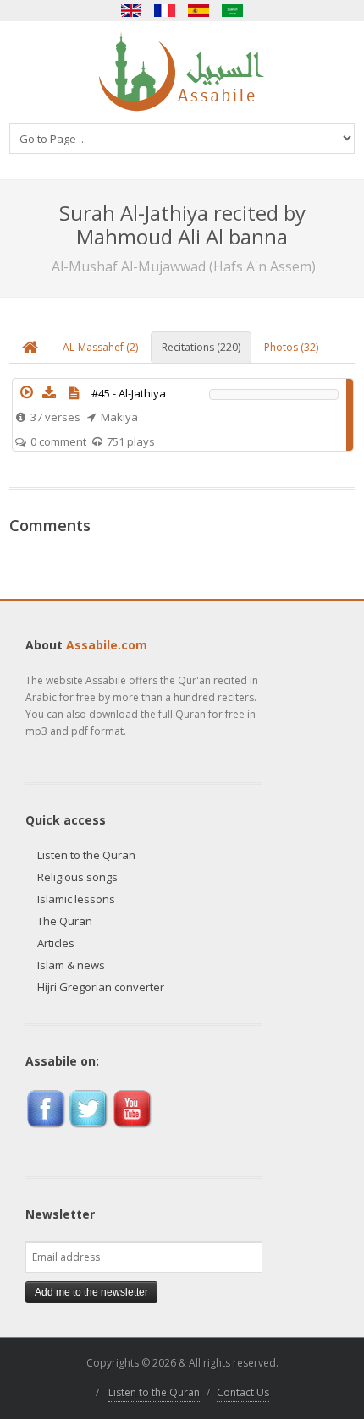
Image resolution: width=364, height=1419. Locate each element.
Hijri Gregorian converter (100, 986)
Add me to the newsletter (91, 1292)
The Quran (64, 921)
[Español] (199, 10)
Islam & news (71, 964)
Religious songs (77, 877)
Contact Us (243, 1392)
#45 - (128, 393)
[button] (27, 392)
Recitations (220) (201, 347)
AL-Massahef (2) (100, 347)
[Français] (165, 10)
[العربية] (233, 10)
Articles (55, 943)
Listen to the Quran (86, 855)
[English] (131, 10)
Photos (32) (291, 347)
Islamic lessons (76, 899)
